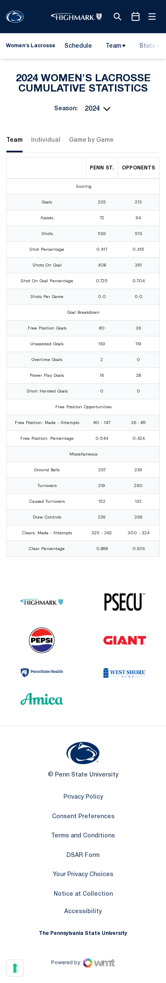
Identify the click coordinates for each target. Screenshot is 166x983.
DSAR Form (83, 855)
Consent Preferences (83, 817)
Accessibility (83, 911)
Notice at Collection (83, 894)
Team (113, 46)
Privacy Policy (83, 797)
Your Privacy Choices (83, 874)
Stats (147, 46)
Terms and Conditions (83, 836)
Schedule (78, 46)
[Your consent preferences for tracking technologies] (15, 968)
